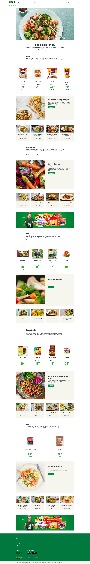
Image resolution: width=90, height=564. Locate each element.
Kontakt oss (18, 543)
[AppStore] (34, 553)
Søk (30, 2)
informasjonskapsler (42, 562)
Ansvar (43, 2)
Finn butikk (52, 2)
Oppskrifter (35, 2)
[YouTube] (21, 553)
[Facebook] (17, 553)
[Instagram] (19, 553)
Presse (17, 541)
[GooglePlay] (29, 553)
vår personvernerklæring (35, 562)
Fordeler (39, 2)
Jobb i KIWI (47, 2)
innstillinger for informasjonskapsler (57, 562)
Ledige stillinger (18, 545)
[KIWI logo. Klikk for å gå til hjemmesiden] (12, 2)
